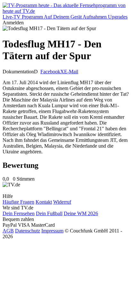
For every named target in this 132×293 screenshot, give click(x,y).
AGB (8, 230)
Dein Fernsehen (19, 213)
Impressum (52, 230)
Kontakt (44, 202)
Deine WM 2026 (81, 213)
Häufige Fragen (18, 202)
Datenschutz (27, 230)
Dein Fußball (49, 213)
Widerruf (62, 202)
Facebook (50, 71)
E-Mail (71, 71)
